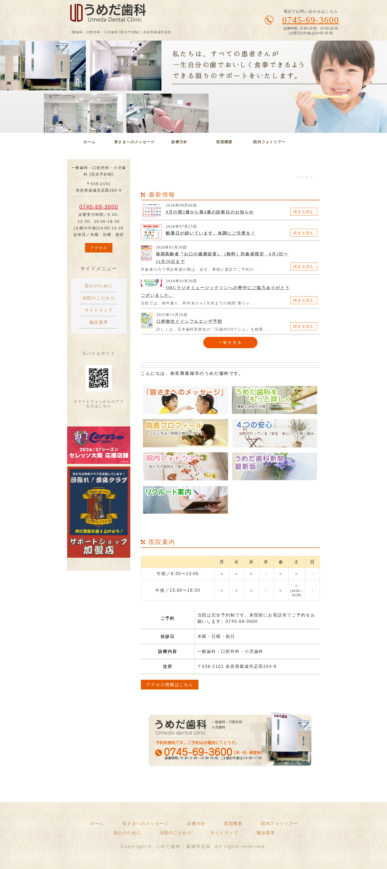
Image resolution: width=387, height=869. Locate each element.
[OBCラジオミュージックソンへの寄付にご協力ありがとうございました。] (151, 283)
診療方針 (179, 142)
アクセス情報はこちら (169, 684)
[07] (274, 477)
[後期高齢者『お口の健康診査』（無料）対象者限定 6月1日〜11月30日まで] (146, 258)
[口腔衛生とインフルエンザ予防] (146, 325)
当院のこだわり (98, 298)
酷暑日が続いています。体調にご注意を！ (210, 233)
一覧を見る (230, 342)
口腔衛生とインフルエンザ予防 (189, 321)
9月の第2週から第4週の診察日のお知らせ (210, 212)
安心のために (99, 286)
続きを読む (303, 212)
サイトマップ (99, 310)
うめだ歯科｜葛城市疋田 (183, 846)
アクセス (98, 248)
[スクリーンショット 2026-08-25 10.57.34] (98, 460)
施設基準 (98, 322)
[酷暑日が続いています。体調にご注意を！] (151, 236)
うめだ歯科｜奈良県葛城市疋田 (100, 15)
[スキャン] (98, 553)
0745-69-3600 (98, 207)
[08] (185, 510)
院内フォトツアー (269, 142)
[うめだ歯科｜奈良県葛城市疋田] (185, 410)
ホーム (89, 142)
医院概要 (224, 142)
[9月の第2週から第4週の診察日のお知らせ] (151, 215)
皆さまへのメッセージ (134, 142)
